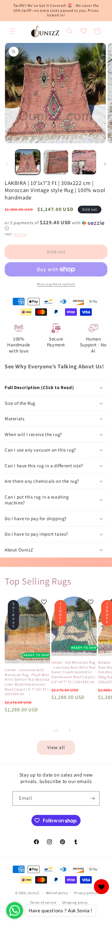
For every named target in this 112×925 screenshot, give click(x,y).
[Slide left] (7, 164)
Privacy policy (85, 893)
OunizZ (33, 893)
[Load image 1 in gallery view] (27, 162)
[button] (12, 31)
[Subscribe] (92, 798)
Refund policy (57, 893)
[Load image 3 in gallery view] (84, 162)
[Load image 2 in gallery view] (55, 162)
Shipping (19, 234)
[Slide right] (105, 164)
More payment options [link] (56, 284)
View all (56, 747)
